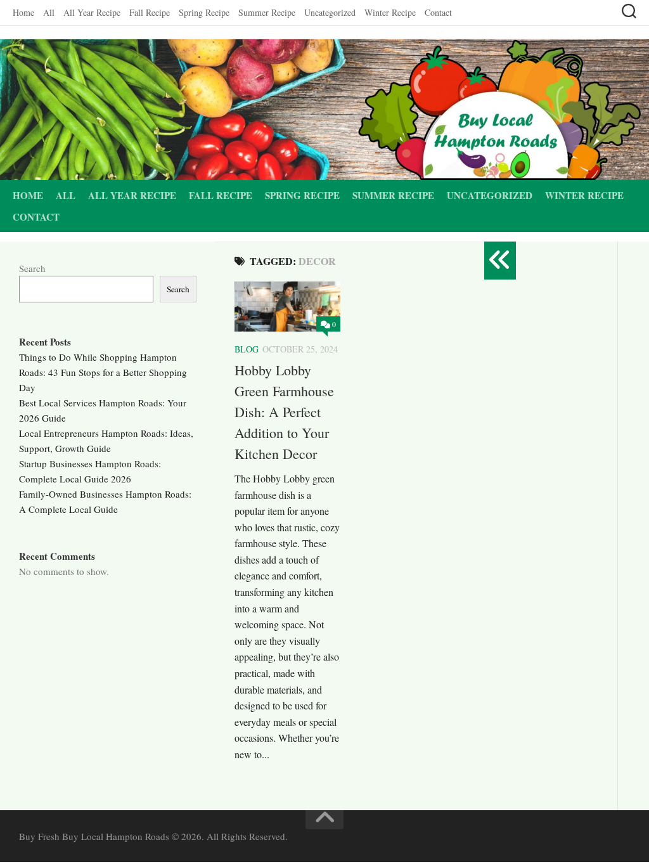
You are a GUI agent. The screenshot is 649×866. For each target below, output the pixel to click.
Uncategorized (330, 12)
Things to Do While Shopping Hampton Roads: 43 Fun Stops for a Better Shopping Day (103, 372)
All (49, 12)
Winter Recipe (390, 12)
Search (32, 268)
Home (23, 12)
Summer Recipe (266, 12)
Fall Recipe (149, 12)
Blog (247, 349)
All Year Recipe (91, 12)
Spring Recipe (204, 12)
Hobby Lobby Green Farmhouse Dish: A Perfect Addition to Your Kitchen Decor (284, 412)
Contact (438, 12)
